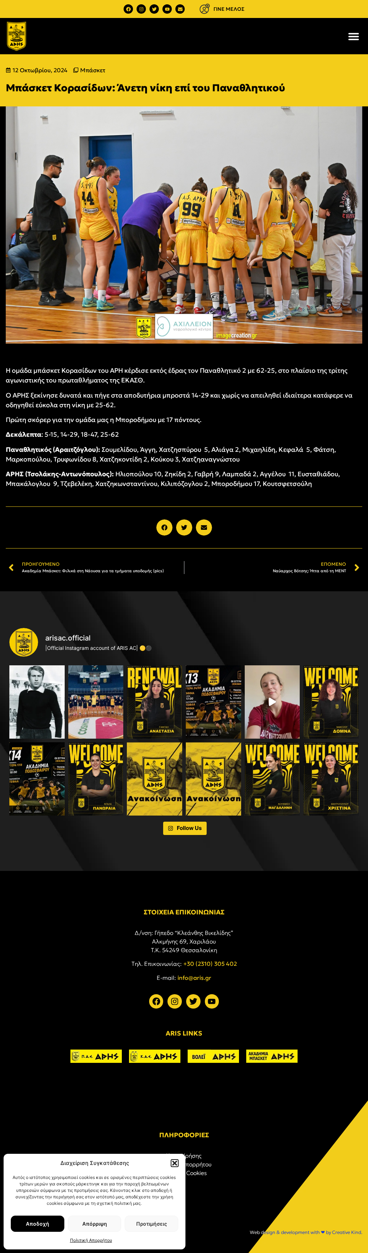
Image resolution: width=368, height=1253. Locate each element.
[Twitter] (154, 9)
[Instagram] (141, 9)
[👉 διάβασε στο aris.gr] (213, 779)
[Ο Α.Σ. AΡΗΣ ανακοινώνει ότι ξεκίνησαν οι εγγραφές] (37, 779)
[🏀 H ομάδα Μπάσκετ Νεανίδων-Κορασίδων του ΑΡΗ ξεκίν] (96, 702)
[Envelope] (180, 9)
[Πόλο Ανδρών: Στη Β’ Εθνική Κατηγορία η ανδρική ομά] (154, 779)
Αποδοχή (37, 1224)
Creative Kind (346, 1232)
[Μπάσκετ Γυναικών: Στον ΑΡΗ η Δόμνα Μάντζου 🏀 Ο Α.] (331, 702)
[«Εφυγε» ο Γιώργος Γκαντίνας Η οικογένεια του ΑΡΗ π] (37, 702)
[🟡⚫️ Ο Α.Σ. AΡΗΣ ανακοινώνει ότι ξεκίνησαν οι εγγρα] (213, 702)
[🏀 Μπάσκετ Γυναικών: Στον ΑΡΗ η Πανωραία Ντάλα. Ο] (96, 779)
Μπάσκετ (92, 70)
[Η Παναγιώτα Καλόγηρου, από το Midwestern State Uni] (272, 702)
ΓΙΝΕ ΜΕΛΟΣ (228, 9)
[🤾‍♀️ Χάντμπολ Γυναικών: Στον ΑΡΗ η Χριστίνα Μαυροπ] (331, 779)
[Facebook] (128, 9)
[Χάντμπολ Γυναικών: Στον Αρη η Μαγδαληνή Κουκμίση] (272, 779)
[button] (174, 1163)
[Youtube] (167, 9)
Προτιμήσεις (151, 1224)
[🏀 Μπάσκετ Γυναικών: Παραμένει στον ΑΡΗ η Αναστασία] (154, 702)
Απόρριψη (94, 1224)
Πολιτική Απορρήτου (91, 1240)
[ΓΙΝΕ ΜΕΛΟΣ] (204, 9)
